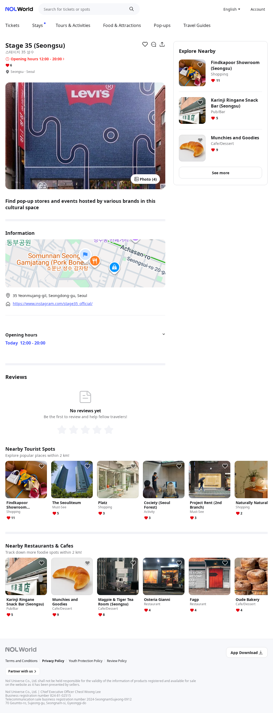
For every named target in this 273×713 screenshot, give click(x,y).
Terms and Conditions (21, 661)
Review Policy (117, 661)
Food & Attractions (122, 25)
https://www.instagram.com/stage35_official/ (53, 303)
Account (258, 9)
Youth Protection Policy (85, 661)
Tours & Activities (73, 25)
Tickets (12, 25)
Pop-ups (162, 25)
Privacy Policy (53, 661)
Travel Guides (197, 25)
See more (220, 172)
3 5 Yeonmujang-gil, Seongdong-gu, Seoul (50, 295)
